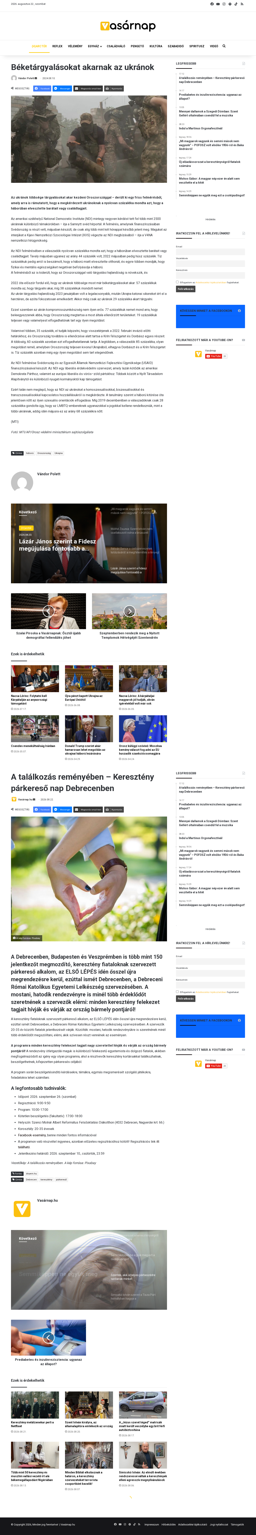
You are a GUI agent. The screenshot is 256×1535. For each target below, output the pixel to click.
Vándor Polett (26, 78)
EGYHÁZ (93, 46)
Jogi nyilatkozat (219, 1524)
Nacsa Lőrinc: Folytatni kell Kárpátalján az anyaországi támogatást (29, 699)
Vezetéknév (182, 258)
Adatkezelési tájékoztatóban (211, 282)
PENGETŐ (137, 46)
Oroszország (44, 453)
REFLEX (57, 46)
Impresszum (152, 1524)
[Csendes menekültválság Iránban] (35, 728)
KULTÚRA (156, 46)
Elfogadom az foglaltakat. (209, 282)
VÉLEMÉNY (75, 46)
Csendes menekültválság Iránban (33, 746)
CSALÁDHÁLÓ (116, 46)
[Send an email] (36, 78)
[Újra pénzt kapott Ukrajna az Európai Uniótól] (89, 678)
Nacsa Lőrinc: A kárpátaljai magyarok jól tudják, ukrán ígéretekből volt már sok (137, 699)
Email (179, 246)
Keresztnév (182, 270)
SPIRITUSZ (196, 46)
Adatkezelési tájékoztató (192, 1524)
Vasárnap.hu (68, 1524)
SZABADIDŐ (176, 46)
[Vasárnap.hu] (128, 26)
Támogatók (237, 1524)
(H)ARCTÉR (39, 46)
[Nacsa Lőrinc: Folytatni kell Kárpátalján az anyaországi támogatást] (35, 678)
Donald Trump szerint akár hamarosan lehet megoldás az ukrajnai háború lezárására (85, 749)
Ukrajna (59, 453)
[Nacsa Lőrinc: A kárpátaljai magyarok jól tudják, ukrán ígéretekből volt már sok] (143, 678)
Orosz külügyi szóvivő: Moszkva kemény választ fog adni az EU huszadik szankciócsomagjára (140, 749)
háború (30, 453)
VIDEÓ (214, 46)
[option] (89, 543)
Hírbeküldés (169, 1524)
